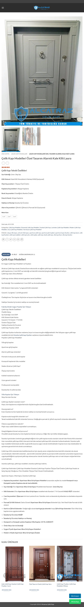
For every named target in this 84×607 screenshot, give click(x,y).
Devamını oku (6, 590)
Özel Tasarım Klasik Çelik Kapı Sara (40, 584)
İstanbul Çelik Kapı (45, 227)
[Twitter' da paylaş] (10, 239)
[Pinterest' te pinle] (18, 239)
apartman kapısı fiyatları (62, 233)
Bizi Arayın (75, 596)
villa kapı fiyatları (67, 235)
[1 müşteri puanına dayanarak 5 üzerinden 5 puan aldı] (42, 167)
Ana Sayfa (5, 154)
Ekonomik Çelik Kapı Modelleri (30, 227)
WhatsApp (75, 602)
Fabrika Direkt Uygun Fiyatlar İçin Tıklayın (16, 307)
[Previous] (6, 71)
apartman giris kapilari (48, 233)
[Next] (78, 71)
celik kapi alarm (74, 233)
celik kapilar (33, 235)
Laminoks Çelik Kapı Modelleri (60, 227)
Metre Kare (5, 212)
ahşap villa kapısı (12, 233)
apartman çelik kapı (35, 233)
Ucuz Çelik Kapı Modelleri (15, 229)
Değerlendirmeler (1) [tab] (27, 254)
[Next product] (3, 163)
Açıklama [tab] (6, 254)
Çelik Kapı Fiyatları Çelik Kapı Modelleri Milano (66, 585)
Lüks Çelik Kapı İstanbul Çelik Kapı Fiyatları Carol (13, 585)
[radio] (4, 216)
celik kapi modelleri (15, 235)
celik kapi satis (25, 235)
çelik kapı (40, 235)
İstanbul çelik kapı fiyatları (23, 335)
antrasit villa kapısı (23, 233)
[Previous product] (7, 163)
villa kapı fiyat (58, 235)
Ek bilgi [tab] (14, 254)
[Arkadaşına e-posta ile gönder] (14, 239)
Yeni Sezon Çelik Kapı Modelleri (32, 229)
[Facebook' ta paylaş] (7, 239)
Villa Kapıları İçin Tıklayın (10, 394)
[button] (3, 7)
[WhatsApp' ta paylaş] (3, 239)
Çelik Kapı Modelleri (19, 154)
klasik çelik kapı (48, 235)
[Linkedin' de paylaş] (22, 239)
